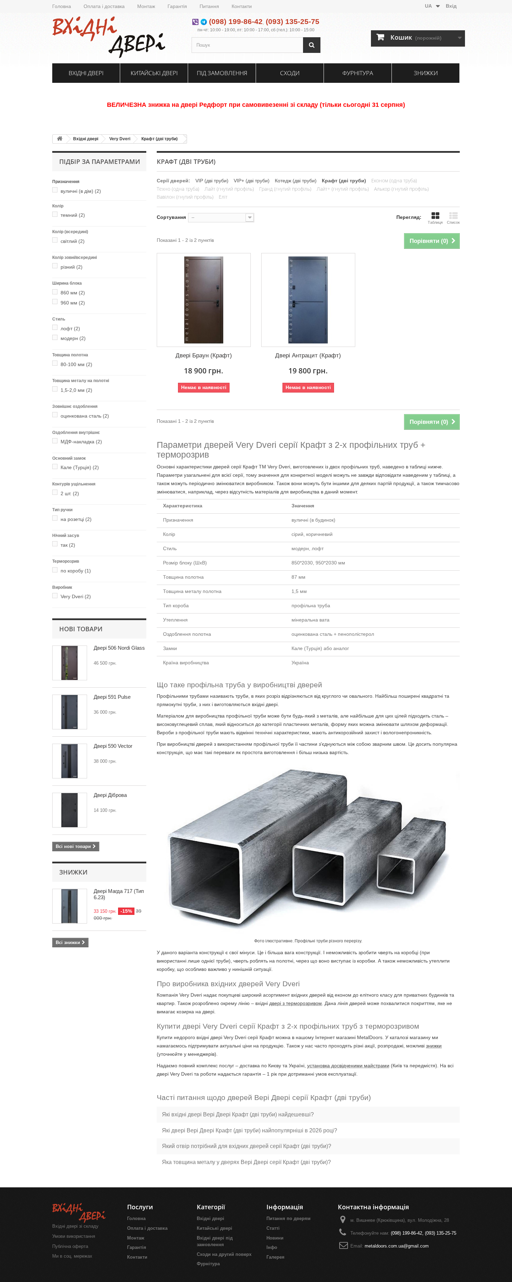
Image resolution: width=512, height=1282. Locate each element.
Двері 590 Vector (113, 746)
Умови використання (73, 1236)
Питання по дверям (288, 1218)
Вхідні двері (86, 73)
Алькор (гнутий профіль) (401, 188)
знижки (434, 1045)
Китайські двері (154, 73)
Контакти (242, 6)
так (68, 545)
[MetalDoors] (116, 37)
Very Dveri (119, 138)
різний (72, 267)
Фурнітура (357, 73)
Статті (273, 1228)
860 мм (73, 292)
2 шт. (70, 493)
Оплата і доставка (104, 6)
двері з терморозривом (295, 1003)
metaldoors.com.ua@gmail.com (397, 1246)
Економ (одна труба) (394, 180)
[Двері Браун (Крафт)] (203, 299)
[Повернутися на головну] (59, 139)
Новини (275, 1238)
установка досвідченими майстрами (348, 1065)
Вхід (451, 6)
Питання (209, 6)
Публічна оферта (70, 1246)
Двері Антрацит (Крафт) (308, 355)
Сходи (290, 73)
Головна (61, 6)
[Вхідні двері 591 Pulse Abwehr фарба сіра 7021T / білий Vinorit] (69, 712)
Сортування (171, 217)
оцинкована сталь (85, 416)
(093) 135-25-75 (292, 21)
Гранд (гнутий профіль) (285, 188)
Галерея (275, 1257)
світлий (73, 241)
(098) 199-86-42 (236, 21)
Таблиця (435, 222)
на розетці (76, 519)
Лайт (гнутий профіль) (229, 188)
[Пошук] (311, 45)
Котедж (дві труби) (296, 180)
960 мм (73, 303)
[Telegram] (204, 21)
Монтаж (146, 6)
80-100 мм (76, 364)
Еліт (223, 196)
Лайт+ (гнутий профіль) (343, 188)
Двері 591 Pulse (112, 697)
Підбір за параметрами (99, 161)
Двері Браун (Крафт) (204, 355)
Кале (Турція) (80, 467)
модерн (73, 338)
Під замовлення (222, 73)
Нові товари (80, 629)
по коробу (76, 570)
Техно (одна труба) (178, 188)
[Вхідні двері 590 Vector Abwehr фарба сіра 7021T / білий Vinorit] (69, 761)
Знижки (426, 73)
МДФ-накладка (81, 441)
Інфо (271, 1247)
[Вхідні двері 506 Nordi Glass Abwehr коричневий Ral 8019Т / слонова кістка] (69, 663)
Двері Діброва (110, 795)
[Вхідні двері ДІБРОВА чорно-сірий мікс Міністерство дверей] (69, 810)
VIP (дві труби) (211, 180)
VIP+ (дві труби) (252, 180)
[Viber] (195, 21)
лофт (70, 328)
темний (73, 215)
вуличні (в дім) (81, 191)
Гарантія (177, 6)
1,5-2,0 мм (76, 390)
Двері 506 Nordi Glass (119, 648)
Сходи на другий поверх (224, 1254)
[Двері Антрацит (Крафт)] (308, 299)
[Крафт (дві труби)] (56, 191)
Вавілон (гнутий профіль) (185, 196)
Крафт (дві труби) (159, 138)
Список (453, 222)
